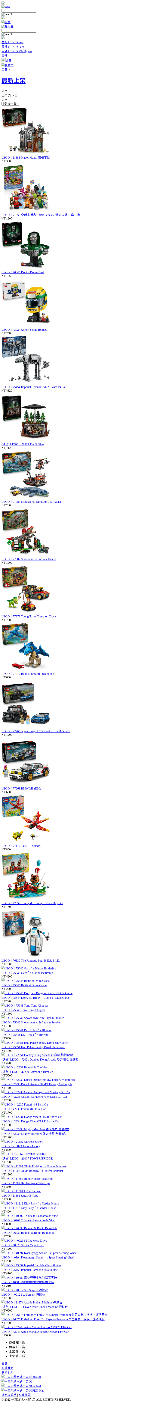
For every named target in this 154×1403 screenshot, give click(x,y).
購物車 (9, 26)
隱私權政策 (9, 1395)
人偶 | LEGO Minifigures (17, 51)
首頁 (5, 69)
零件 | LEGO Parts (13, 46)
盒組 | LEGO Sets (12, 42)
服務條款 (25, 1395)
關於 (5, 1363)
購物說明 (8, 1372)
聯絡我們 (8, 1368)
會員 (8, 22)
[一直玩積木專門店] (6, 6)
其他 (5, 55)
